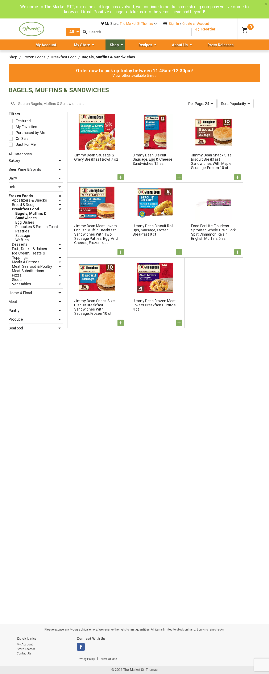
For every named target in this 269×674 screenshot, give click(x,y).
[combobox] (73, 32)
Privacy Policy (86, 659)
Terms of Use (108, 659)
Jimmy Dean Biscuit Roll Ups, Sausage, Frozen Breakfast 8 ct (153, 230)
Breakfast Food (63, 57)
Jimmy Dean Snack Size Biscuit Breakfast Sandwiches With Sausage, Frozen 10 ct (94, 307)
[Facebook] (81, 647)
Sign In (174, 24)
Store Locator (26, 649)
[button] (138, 24)
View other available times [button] (134, 75)
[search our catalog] (85, 32)
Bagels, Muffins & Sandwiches (108, 57)
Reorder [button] (208, 29)
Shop (13, 57)
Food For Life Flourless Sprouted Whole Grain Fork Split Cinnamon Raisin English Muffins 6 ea (213, 232)
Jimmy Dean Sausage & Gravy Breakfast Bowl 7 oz (96, 157)
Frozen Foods (34, 57)
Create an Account (195, 24)
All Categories (20, 154)
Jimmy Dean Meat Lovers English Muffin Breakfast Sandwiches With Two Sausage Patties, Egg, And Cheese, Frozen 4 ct (96, 234)
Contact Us (24, 653)
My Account (25, 644)
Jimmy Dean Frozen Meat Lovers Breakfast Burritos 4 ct (154, 305)
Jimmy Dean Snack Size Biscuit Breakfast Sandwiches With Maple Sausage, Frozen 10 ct (211, 161)
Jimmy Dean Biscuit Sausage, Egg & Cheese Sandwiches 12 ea (152, 159)
